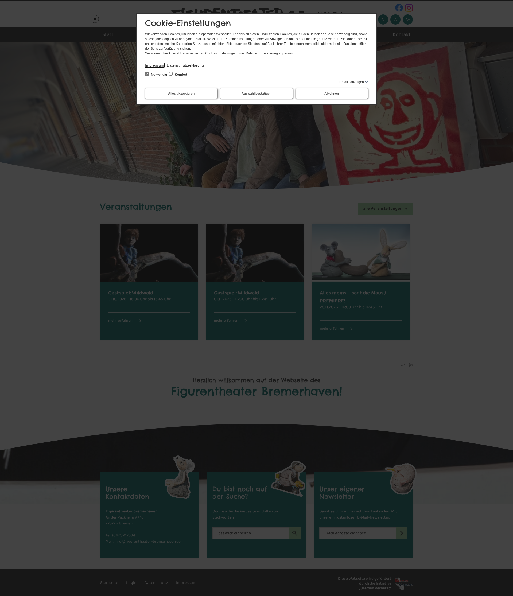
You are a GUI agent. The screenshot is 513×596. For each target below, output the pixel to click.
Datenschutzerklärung (185, 65)
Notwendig (159, 74)
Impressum (154, 65)
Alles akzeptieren (181, 93)
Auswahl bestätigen (256, 93)
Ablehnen (331, 93)
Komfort (180, 74)
